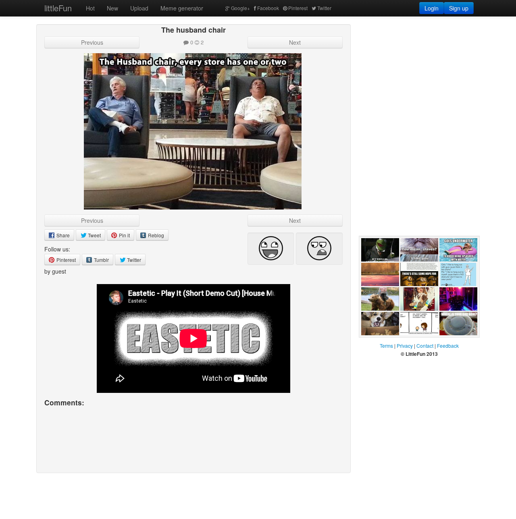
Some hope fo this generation (419, 294)
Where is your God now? (457, 343)
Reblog (155, 235)
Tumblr (101, 259)
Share (62, 235)
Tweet (94, 235)
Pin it (124, 235)
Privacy (405, 345)
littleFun (58, 8)
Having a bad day (417, 319)
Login (431, 8)
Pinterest (298, 7)
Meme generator (181, 8)
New (112, 8)
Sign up (458, 8)
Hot (90, 8)
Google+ (240, 7)
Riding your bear (375, 319)
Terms (386, 345)
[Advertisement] (419, 74)
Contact (424, 345)
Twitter (324, 7)
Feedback (448, 345)
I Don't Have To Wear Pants (458, 294)
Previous (92, 42)
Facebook (268, 7)
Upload (139, 8)
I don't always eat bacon (378, 270)
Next (295, 42)
